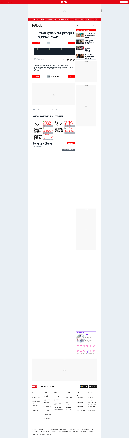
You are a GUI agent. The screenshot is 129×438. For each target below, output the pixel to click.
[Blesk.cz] (64, 2)
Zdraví (74, 25)
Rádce (37, 25)
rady (46, 109)
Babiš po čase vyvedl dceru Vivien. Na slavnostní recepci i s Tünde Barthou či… (38, 123)
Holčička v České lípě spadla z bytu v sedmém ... (89, 42)
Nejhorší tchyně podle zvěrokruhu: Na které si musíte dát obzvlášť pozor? (59, 130)
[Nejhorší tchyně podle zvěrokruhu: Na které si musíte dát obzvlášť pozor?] (69, 130)
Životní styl (79, 25)
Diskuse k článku (43, 143)
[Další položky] (99, 19)
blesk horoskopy (69, 132)
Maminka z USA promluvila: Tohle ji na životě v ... (89, 56)
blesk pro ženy (47, 139)
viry (56, 109)
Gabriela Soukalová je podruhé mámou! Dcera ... (90, 35)
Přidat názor (70, 143)
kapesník (60, 109)
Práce (90, 25)
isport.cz (67, 126)
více (58, 43)
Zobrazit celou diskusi (68, 149)
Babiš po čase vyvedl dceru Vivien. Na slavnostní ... (88, 49)
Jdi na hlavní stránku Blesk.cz (84, 30)
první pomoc (41, 109)
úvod (48, 43)
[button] (84, 386)
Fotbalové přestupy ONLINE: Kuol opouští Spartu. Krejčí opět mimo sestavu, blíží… (38, 130)
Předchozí (36, 42)
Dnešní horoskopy (81, 332)
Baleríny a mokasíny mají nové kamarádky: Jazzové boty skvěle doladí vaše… (38, 137)
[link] (39, 387)
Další (94, 25)
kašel (49, 109)
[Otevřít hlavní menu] (2, 2)
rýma (53, 109)
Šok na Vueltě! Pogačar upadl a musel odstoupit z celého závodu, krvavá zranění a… (59, 123)
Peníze (85, 25)
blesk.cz (46, 126)
